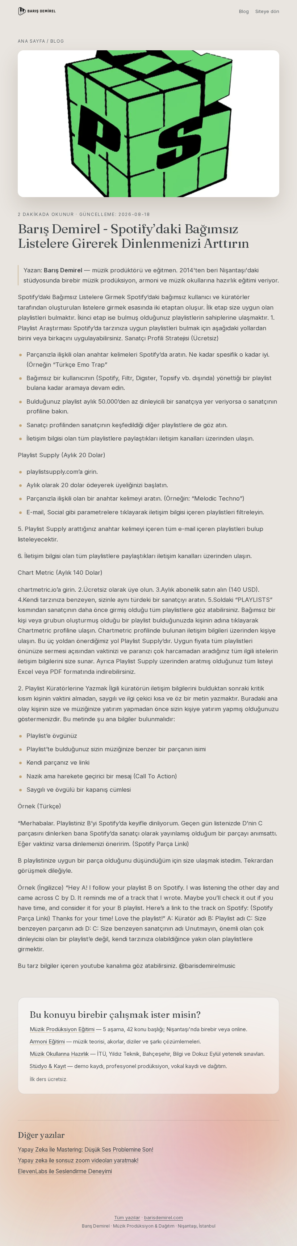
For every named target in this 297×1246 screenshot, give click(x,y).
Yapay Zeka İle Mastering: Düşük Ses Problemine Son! (85, 1149)
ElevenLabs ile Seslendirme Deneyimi (65, 1171)
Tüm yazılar (127, 1217)
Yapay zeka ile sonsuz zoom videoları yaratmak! (78, 1160)
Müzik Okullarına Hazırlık (59, 1053)
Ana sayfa (31, 41)
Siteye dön (267, 11)
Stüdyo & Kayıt (48, 1066)
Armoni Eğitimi (47, 1041)
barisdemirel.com (163, 1217)
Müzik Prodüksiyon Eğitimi (62, 1029)
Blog (244, 11)
